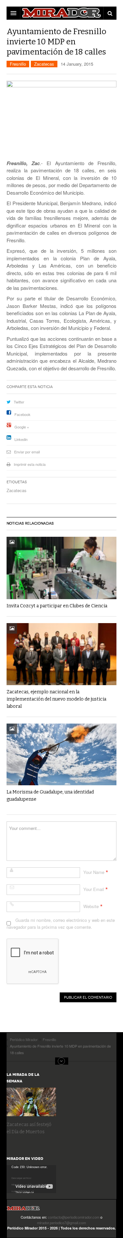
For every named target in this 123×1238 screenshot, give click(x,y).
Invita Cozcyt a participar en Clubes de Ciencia (57, 606)
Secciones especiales (61, 1061)
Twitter (19, 401)
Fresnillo (18, 64)
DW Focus (61, 13)
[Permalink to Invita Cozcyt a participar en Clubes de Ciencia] (61, 568)
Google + (21, 426)
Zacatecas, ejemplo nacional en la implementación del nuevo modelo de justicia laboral (56, 699)
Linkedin (21, 439)
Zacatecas (44, 64)
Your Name (93, 872)
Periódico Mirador (23, 1210)
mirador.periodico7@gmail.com (61, 1222)
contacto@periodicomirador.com (73, 1217)
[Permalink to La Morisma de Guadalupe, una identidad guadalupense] (61, 754)
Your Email (93, 889)
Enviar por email (27, 451)
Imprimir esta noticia (30, 464)
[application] (31, 1179)
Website (91, 906)
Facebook (22, 414)
